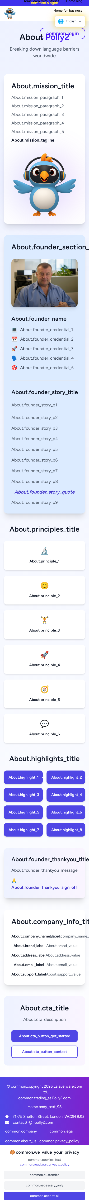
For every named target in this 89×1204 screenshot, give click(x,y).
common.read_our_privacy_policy (44, 1164)
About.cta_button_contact (44, 1051)
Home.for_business (67, 11)
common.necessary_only (44, 1185)
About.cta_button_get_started (44, 1036)
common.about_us (20, 1141)
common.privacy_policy (59, 1141)
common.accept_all (44, 1196)
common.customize (44, 1175)
